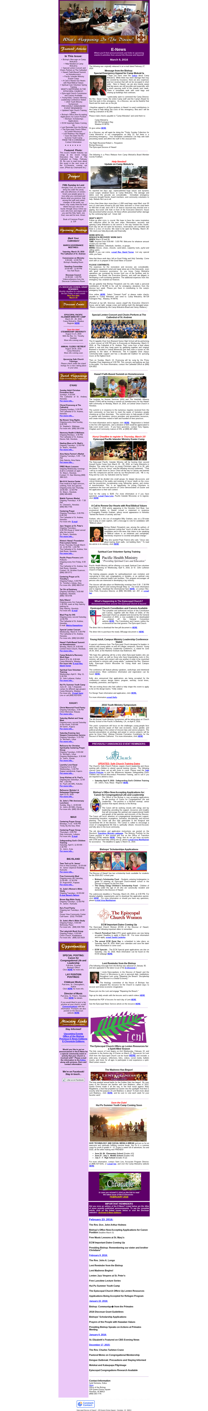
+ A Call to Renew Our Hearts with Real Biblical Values (73, 82)
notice (134, 76)
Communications (69, 1006)
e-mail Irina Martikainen (138, 840)
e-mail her (111, 1164)
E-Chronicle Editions (73, 1041)
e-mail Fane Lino (105, 496)
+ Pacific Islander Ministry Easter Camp (73, 77)
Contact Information (73, 142)
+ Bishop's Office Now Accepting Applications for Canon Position (73, 116)
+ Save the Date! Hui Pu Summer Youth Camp (73, 137)
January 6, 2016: (98, 1334)
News (91, 1385)
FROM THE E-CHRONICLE (73, 140)
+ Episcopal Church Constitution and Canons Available (73, 94)
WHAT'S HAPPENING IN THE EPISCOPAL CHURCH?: (73, 90)
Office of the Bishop (73, 1036)
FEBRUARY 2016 (119, 1197)
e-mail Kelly (112, 697)
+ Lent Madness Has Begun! (73, 134)
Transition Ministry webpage (110, 833)
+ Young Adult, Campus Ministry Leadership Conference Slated (73, 99)
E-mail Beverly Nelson (69, 895)
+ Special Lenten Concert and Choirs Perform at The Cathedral (73, 69)
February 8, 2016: (98, 1255)
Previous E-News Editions (73, 1039)
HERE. (97, 674)
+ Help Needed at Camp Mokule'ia (73, 65)
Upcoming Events (73, 1034)
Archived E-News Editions (109, 1212)
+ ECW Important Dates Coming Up (73, 124)
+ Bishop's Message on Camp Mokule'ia (73, 60)
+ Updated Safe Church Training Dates (73, 111)
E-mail (75, 522)
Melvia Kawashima (74, 625)
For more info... (67, 401)
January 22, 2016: (98, 1301)
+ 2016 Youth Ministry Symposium (73, 103)
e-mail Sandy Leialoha (115, 937)
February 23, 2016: (101, 1219)
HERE (77, 323)
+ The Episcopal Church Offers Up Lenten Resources (73, 130)
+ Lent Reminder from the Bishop (73, 127)
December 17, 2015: (99, 1345)
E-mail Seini (77, 693)
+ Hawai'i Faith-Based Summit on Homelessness (73, 73)
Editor (82, 1060)
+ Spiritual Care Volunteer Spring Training (73, 86)
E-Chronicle (130, 968)
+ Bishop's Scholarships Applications (73, 120)
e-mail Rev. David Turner (122, 252)
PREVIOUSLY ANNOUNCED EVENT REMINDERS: (73, 107)
